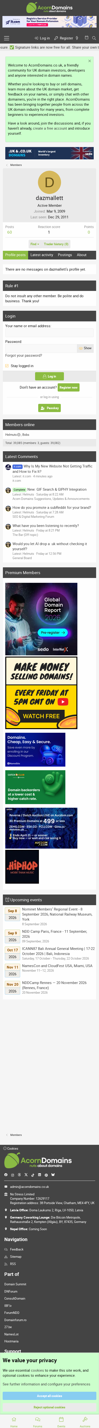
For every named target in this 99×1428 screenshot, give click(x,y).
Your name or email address (27, 325)
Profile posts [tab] (15, 254)
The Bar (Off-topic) (25, 535)
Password (13, 341)
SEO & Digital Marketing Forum (33, 516)
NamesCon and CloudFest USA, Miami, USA (57, 965)
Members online (20, 424)
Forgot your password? (23, 355)
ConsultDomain (14, 1298)
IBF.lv (8, 1305)
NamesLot (11, 1334)
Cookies (12, 1148)
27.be (8, 1327)
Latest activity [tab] (42, 254)
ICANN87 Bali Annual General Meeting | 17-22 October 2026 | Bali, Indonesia (58, 951)
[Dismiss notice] (89, 61)
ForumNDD (11, 1312)
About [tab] (82, 254)
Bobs (25, 434)
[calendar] (87, 37)
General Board (22, 558)
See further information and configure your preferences (46, 1384)
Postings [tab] (65, 254)
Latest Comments (21, 456)
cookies (37, 1370)
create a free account (50, 128)
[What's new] (78, 38)
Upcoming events (26, 900)
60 (9, 232)
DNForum (10, 1291)
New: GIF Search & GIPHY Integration (50, 489)
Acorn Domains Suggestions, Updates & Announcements (51, 498)
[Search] (94, 38)
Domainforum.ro (15, 1320)
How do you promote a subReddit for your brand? (51, 507)
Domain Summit (15, 1284)
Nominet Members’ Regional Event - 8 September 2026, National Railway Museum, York (57, 914)
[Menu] (6, 38)
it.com (16, 480)
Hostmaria (11, 1341)
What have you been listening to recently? (45, 525)
